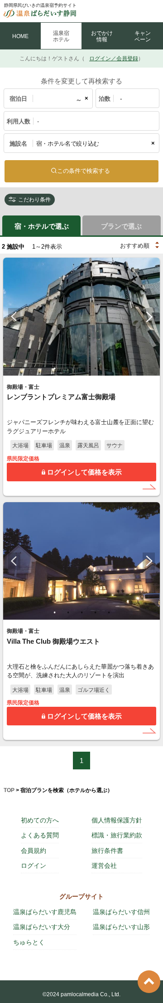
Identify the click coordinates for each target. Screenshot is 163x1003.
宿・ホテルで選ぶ (41, 226)
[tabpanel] (81, 317)
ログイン (33, 865)
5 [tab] (108, 368)
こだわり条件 (34, 199)
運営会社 (104, 865)
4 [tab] (95, 368)
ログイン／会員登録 (113, 58)
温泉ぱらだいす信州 (121, 911)
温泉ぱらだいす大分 (41, 926)
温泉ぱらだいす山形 (121, 926)
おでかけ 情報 (102, 36)
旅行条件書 (107, 850)
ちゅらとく (29, 942)
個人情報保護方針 (116, 820)
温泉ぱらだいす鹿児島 (45, 911)
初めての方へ (40, 820)
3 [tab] (81, 368)
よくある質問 (40, 835)
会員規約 (33, 850)
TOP (9, 790)
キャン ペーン (142, 36)
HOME (20, 36)
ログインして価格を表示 (84, 472)
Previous (14, 316)
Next (149, 316)
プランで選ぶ (121, 226)
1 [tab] (54, 368)
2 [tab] (67, 368)
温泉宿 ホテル (61, 36)
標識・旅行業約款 (116, 835)
